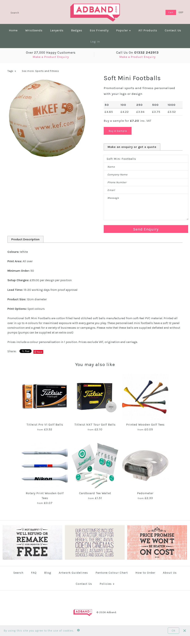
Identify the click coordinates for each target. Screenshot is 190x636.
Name (111, 166)
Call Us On (137, 52)
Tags (11, 71)
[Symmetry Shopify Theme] (32, 558)
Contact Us (173, 30)
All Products (147, 30)
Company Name (117, 174)
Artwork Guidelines (73, 572)
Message (113, 198)
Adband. (112, 612)
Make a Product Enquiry (51, 57)
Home (13, 30)
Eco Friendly (99, 30)
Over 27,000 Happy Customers (51, 52)
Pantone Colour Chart (112, 572)
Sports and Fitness (47, 71)
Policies (107, 584)
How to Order (145, 572)
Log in (95, 41)
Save (39, 351)
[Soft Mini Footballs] (46, 81)
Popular (123, 30)
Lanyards (56, 30)
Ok (173, 630)
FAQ (34, 572)
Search (18, 572)
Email (111, 190)
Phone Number (117, 182)
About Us (170, 572)
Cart (170, 12)
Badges (76, 30)
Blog (47, 572)
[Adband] (95, 6)
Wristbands (33, 30)
